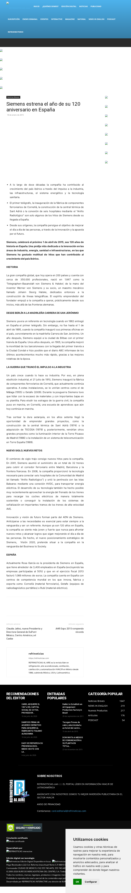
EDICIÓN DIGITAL (68, 6)
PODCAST (111, 19)
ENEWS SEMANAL (30, 19)
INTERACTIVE (56, 19)
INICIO (36, 6)
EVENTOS (44, 19)
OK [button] (77, 881)
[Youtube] (122, 42)
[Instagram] (106, 42)
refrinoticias (36, 653)
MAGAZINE (70, 19)
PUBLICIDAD (96, 6)
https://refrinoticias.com (39, 658)
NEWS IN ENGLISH (96, 19)
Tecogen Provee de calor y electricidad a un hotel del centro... (71, 725)
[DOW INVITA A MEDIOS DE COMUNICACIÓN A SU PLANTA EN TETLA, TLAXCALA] (53, 740)
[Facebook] (101, 42)
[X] (111, 42)
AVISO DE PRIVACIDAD (48, 804)
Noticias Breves (13, 97)
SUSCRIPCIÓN (14, 19)
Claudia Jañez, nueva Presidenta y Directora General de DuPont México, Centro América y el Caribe (24, 633)
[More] (24, 122)
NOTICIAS (83, 6)
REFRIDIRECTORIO (15, 32)
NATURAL (81, 19)
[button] (121, 6)
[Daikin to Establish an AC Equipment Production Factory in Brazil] (53, 707)
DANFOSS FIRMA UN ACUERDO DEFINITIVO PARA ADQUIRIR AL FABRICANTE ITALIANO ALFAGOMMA (32, 728)
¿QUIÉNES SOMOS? (50, 6)
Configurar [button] (91, 881)
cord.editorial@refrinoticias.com (69, 810)
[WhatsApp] (117, 42)
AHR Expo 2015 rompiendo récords (70, 630)
